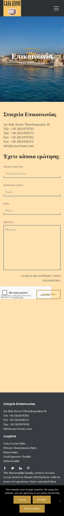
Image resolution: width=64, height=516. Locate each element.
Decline (41, 499)
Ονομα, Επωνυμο (14, 167)
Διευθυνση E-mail (13, 185)
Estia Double (11, 461)
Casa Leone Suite (14, 443)
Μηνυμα (9, 222)
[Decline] (59, 500)
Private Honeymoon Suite (20, 448)
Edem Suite (10, 452)
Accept (22, 499)
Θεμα (6, 204)
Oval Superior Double (17, 456)
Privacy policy (32, 508)
